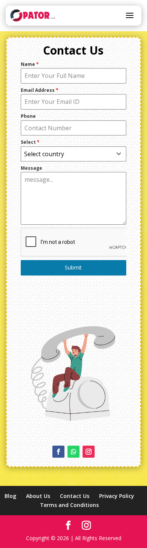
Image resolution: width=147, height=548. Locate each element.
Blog (10, 495)
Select (30, 142)
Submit (73, 267)
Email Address (39, 90)
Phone (28, 116)
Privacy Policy (116, 495)
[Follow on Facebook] (58, 452)
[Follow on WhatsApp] (73, 452)
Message (31, 168)
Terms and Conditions (69, 504)
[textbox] (66, 154)
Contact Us (74, 495)
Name (30, 64)
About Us (38, 495)
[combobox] (74, 153)
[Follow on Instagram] (89, 452)
